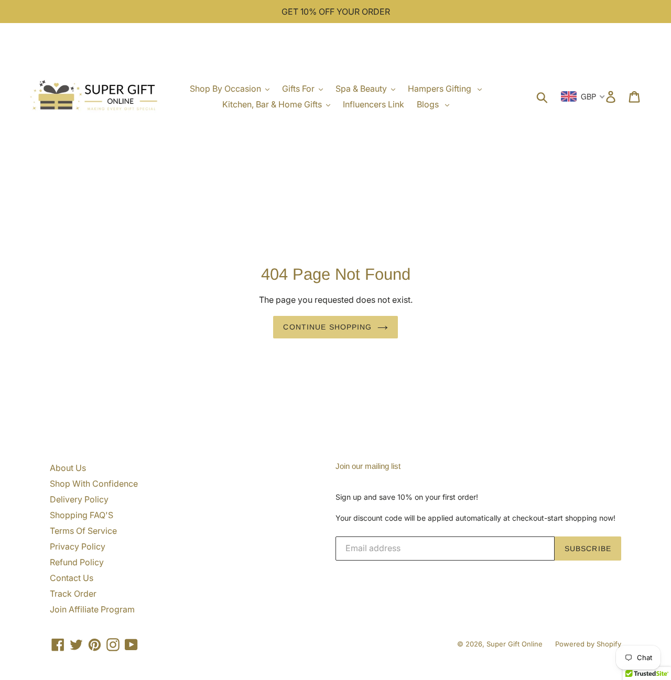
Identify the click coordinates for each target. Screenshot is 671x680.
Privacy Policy (77, 546)
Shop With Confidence (94, 483)
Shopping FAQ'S (81, 515)
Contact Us (71, 578)
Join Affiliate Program (92, 609)
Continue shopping (327, 327)
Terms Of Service (83, 530)
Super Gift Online (514, 644)
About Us (68, 468)
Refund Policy (77, 562)
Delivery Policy (79, 499)
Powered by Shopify (588, 644)
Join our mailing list (368, 466)
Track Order (73, 593)
